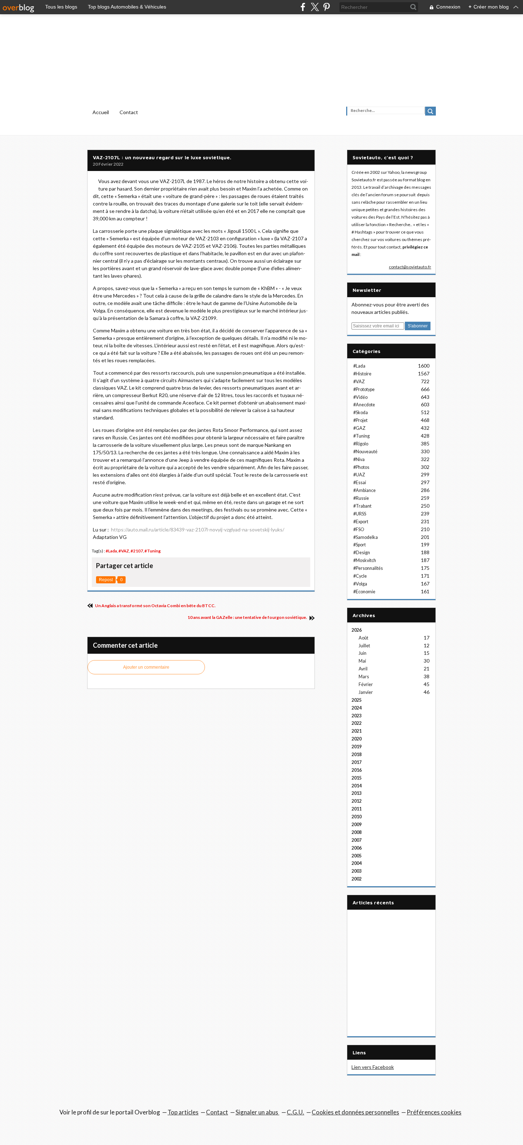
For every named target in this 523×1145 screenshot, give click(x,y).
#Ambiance (364, 490)
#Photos (361, 467)
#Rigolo (360, 443)
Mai (362, 661)
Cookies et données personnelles (355, 1112)
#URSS (359, 514)
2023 (356, 715)
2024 (356, 708)
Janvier (366, 692)
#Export (360, 521)
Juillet (364, 645)
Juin (362, 653)
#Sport (359, 544)
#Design (361, 552)
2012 (356, 801)
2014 (356, 785)
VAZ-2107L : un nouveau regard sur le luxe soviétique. (162, 157)
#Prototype (364, 389)
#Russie (361, 498)
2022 (356, 723)
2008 (356, 832)
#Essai (359, 482)
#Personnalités (368, 568)
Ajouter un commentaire (146, 667)
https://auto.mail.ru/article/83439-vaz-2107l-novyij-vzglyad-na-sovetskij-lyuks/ (197, 529)
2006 (356, 848)
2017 (356, 762)
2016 (356, 770)
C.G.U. (295, 1112)
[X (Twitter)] (314, 7)
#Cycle (360, 576)
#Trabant (362, 506)
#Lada (111, 551)
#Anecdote (364, 404)
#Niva (359, 459)
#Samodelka (365, 537)
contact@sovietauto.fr (410, 266)
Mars (364, 676)
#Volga (360, 584)
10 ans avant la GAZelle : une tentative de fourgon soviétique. (247, 617)
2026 (356, 630)
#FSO (358, 529)
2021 (356, 731)
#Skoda (360, 412)
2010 (356, 816)
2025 (356, 700)
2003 (356, 871)
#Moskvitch (364, 560)
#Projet (360, 420)
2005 (356, 855)
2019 (356, 746)
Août (363, 638)
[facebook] (303, 7)
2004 (356, 863)
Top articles (183, 1112)
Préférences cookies (434, 1112)
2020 (356, 739)
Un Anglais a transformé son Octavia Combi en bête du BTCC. (155, 605)
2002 (356, 879)
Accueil (101, 112)
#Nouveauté (365, 451)
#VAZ (123, 551)
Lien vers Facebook (373, 1067)
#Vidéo (360, 397)
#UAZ (359, 474)
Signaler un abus (257, 1112)
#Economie (364, 591)
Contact (129, 112)
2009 (356, 824)
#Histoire (362, 373)
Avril (363, 669)
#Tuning (152, 551)
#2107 (137, 551)
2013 (356, 793)
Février (366, 684)
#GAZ (359, 428)
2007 (356, 840)
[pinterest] (326, 7)
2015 (356, 778)
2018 (356, 754)
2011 (356, 809)
